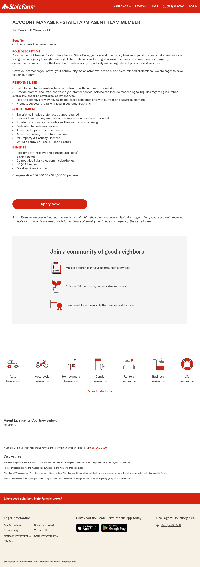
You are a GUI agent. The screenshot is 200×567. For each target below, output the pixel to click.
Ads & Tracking (12, 525)
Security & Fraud (44, 525)
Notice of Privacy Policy (17, 536)
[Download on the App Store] (87, 528)
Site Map (9, 541)
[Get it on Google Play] (114, 528)
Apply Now (50, 204)
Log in (193, 6)
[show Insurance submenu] (129, 6)
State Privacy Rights (46, 536)
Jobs (154, 6)
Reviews (141, 6)
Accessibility (11, 530)
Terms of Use (41, 530)
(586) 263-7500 (175, 6)
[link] (18, 7)
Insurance (120, 6)
